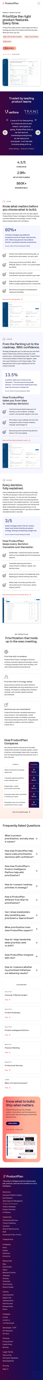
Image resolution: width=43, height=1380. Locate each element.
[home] (10, 3)
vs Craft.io (6, 1320)
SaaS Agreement (8, 1361)
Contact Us (6, 1256)
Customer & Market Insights (12, 1195)
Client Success (8, 1303)
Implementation (8, 1300)
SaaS (4, 1232)
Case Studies (7, 1267)
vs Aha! (5, 1317)
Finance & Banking (9, 1223)
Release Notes (8, 1306)
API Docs (6, 1334)
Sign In (5, 1369)
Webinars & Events (9, 1272)
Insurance (6, 1226)
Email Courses (7, 1284)
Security (5, 1347)
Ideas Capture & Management (13, 1201)
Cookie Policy (7, 1344)
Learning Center (8, 1295)
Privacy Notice (8, 1341)
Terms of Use (7, 1355)
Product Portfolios (9, 1209)
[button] (39, 3)
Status (5, 1309)
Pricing (6, 1366)
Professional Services (10, 1220)
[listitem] (21, 838)
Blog (4, 1264)
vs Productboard (8, 1323)
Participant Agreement (10, 1358)
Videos (5, 1270)
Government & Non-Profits (12, 1235)
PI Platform (7, 1212)
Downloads (6, 1281)
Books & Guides (8, 1287)
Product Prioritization (10, 1204)
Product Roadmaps (9, 1207)
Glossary (6, 1278)
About (5, 1247)
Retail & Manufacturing (11, 1229)
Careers (5, 1250)
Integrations (8, 1239)
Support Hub (7, 1298)
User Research (8, 1198)
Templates (6, 1275)
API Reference (8, 1331)
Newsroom (6, 1253)
